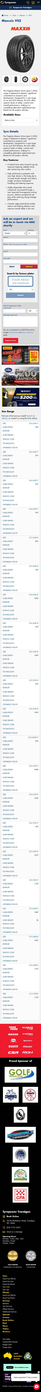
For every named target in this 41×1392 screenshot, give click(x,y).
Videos (6, 1329)
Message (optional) (10, 315)
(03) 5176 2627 (13, 1227)
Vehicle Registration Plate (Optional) (12, 307)
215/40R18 (33, 538)
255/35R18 (33, 680)
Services (6, 1301)
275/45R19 (33, 908)
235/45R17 (33, 452)
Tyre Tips (6, 1290)
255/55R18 (33, 709)
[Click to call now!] (28, 2)
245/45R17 (33, 509)
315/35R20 (33, 994)
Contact (6, 1317)
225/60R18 (33, 595)
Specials (6, 1314)
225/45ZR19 (33, 737)
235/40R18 (33, 623)
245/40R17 (33, 480)
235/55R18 (33, 652)
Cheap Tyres (7, 1347)
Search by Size (8, 1281)
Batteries (6, 1303)
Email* (5, 251)
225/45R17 (33, 423)
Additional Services (10, 1312)
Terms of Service (27, 332)
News (5, 1326)
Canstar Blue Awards (10, 1342)
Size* (5, 230)
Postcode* (7, 258)
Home (6, 15)
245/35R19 (33, 823)
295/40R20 (33, 965)
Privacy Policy (13, 332)
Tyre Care (6, 1287)
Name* (6, 237)
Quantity (30, 230)
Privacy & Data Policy (15, 1386)
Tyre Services (7, 1306)
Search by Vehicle (9, 1279)
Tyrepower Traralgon (22, 7)
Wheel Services (8, 1309)
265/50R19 (33, 880)
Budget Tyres (7, 1344)
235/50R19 (33, 766)
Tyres (5, 1276)
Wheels (6, 1292)
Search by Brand (9, 1284)
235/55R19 (33, 794)
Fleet (5, 1323)
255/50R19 (33, 851)
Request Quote (10, 340)
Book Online (8, 1320)
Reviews (6, 1331)
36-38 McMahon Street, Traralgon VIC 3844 (21, 1222)
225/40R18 (33, 566)
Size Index (6, 1339)
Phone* (15, 244)
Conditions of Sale (27, 1386)
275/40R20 (33, 937)
